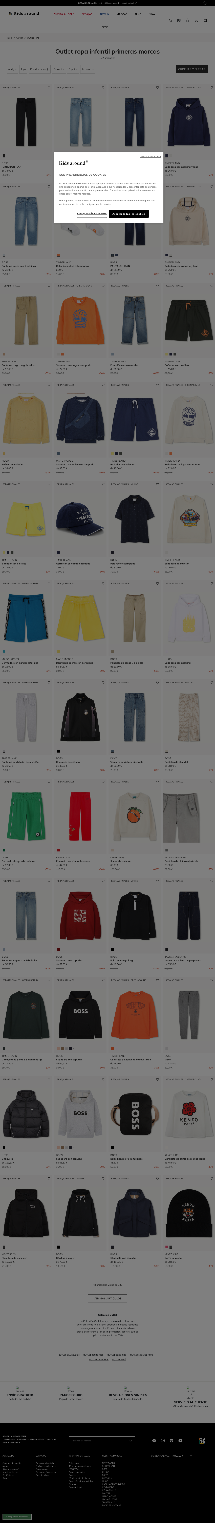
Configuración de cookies (92, 213)
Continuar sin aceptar (150, 156)
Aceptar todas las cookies (128, 214)
